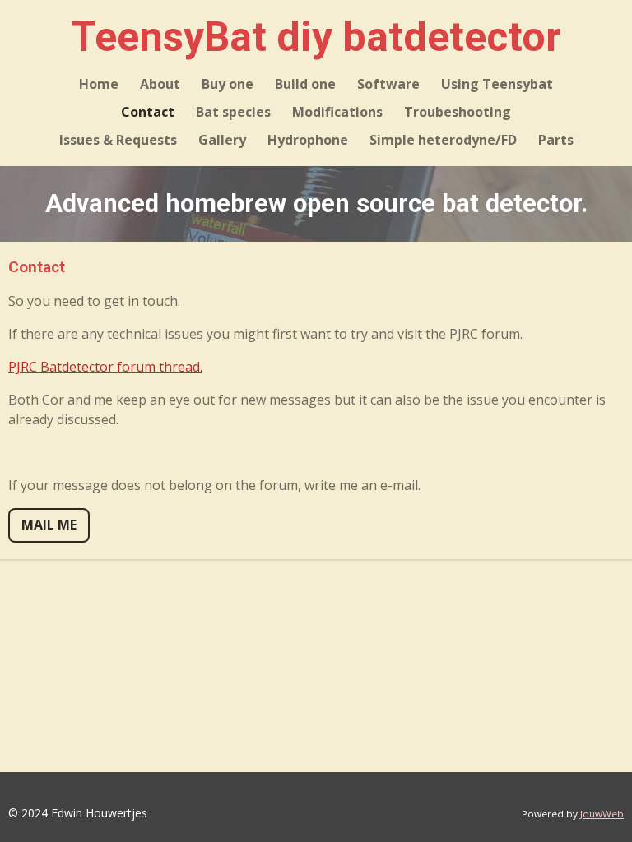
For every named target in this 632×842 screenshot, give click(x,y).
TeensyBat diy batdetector (316, 37)
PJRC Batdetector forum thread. (105, 367)
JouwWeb (602, 813)
